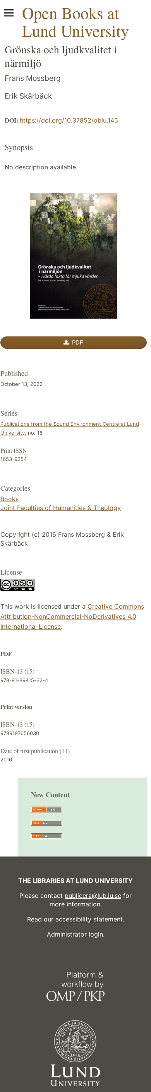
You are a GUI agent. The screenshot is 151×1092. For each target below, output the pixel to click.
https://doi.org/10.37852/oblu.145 (69, 120)
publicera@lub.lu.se (93, 895)
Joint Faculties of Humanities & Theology (60, 508)
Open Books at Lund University (75, 21)
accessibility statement (89, 919)
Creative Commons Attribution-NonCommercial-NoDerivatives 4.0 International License (72, 616)
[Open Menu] (9, 13)
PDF (76, 342)
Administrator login (75, 934)
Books (9, 499)
